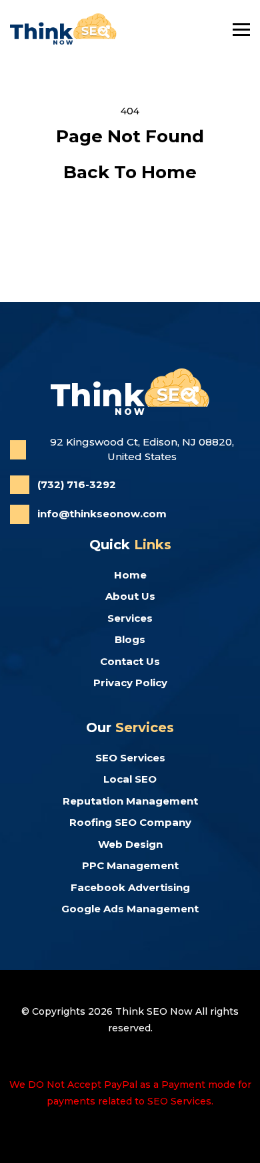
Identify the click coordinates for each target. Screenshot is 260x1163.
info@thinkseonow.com (102, 513)
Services (130, 618)
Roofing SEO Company (130, 822)
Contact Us (130, 661)
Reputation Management (130, 801)
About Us (130, 596)
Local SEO (130, 779)
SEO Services (130, 757)
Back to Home (130, 172)
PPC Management (130, 865)
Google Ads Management (130, 908)
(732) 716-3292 (76, 484)
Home (130, 575)
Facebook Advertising (130, 887)
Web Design (130, 844)
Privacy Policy (130, 682)
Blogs (130, 639)
